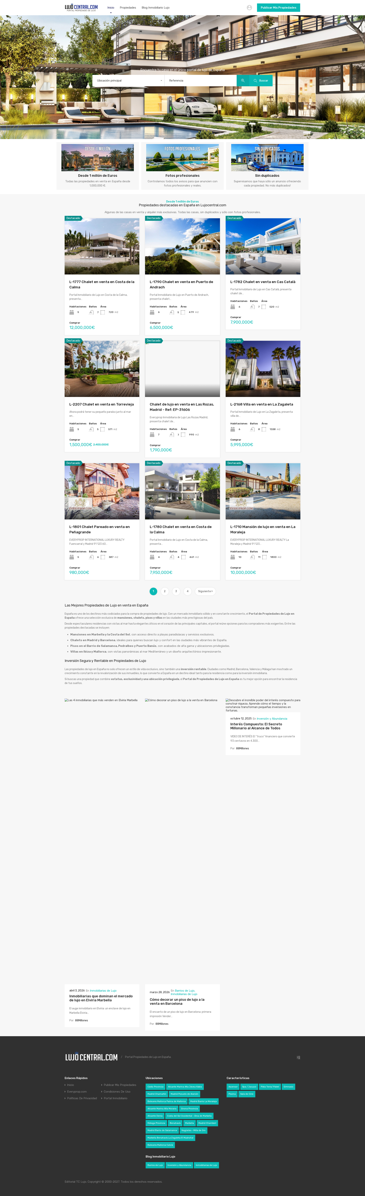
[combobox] (128, 80)
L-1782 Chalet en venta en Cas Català (262, 282)
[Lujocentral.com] (81, 10)
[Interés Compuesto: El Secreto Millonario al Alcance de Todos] (263, 710)
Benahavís (175, 1123)
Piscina (232, 1094)
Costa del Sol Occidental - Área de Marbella (189, 1116)
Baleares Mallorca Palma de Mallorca (167, 1101)
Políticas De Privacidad (82, 1098)
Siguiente (204, 591)
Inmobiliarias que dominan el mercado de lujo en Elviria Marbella (101, 998)
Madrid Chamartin (157, 1094)
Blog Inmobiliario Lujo (156, 7)
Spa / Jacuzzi (249, 1087)
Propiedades (128, 7)
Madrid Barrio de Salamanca (162, 1130)
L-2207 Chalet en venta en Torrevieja (101, 404)
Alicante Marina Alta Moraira (162, 1108)
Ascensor (233, 1087)
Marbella (189, 1123)
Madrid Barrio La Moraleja (203, 1101)
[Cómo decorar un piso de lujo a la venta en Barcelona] (182, 982)
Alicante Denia (155, 1116)
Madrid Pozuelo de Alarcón (184, 1094)
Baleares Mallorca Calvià (160, 1145)
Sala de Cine (246, 1094)
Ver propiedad (102, 263)
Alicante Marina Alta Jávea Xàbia (185, 1087)
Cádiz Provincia (155, 1087)
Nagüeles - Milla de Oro (194, 1130)
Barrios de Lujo (184, 990)
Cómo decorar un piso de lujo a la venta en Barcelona (177, 1002)
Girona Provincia (189, 1108)
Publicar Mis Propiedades (278, 7)
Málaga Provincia (156, 1123)
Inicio (110, 7)
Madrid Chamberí (207, 1123)
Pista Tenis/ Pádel (270, 1087)
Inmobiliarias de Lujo (103, 990)
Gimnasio (288, 1087)
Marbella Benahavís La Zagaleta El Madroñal (170, 1138)
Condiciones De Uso (117, 1091)
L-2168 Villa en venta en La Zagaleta (261, 404)
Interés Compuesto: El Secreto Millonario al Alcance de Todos (256, 726)
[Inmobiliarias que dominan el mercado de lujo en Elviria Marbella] (102, 982)
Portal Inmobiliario (115, 1098)
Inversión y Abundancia (272, 718)
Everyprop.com (77, 1091)
